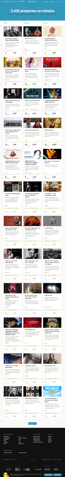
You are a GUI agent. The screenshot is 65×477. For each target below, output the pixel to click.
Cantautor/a (11, 14)
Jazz (38, 14)
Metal (41, 14)
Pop (44, 14)
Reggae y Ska (49, 14)
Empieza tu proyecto (13, 1)
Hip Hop (31, 14)
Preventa (20, 1)
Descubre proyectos (5, 1)
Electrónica (22, 14)
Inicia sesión (46, 1)
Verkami (32, 1)
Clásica (17, 14)
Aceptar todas (57, 474)
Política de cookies (22, 475)
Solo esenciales (48, 474)
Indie (35, 14)
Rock (55, 14)
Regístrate (51, 1)
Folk (27, 14)
